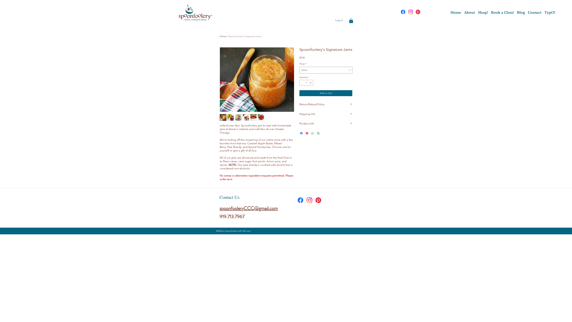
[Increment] (311, 82)
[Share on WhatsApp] (312, 133)
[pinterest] (418, 12)
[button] (351, 20)
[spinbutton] (306, 82)
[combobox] (325, 70)
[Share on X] (318, 133)
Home (223, 36)
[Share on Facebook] (301, 133)
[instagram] (411, 12)
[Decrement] (302, 82)
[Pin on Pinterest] (307, 133)
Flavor (302, 63)
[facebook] (403, 12)
